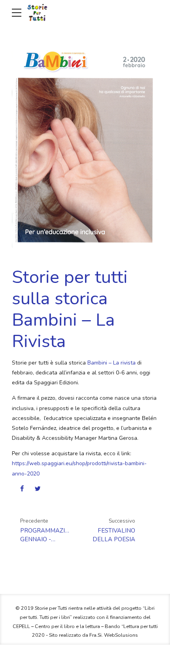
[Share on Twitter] (38, 488)
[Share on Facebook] (22, 488)
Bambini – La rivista (111, 363)
